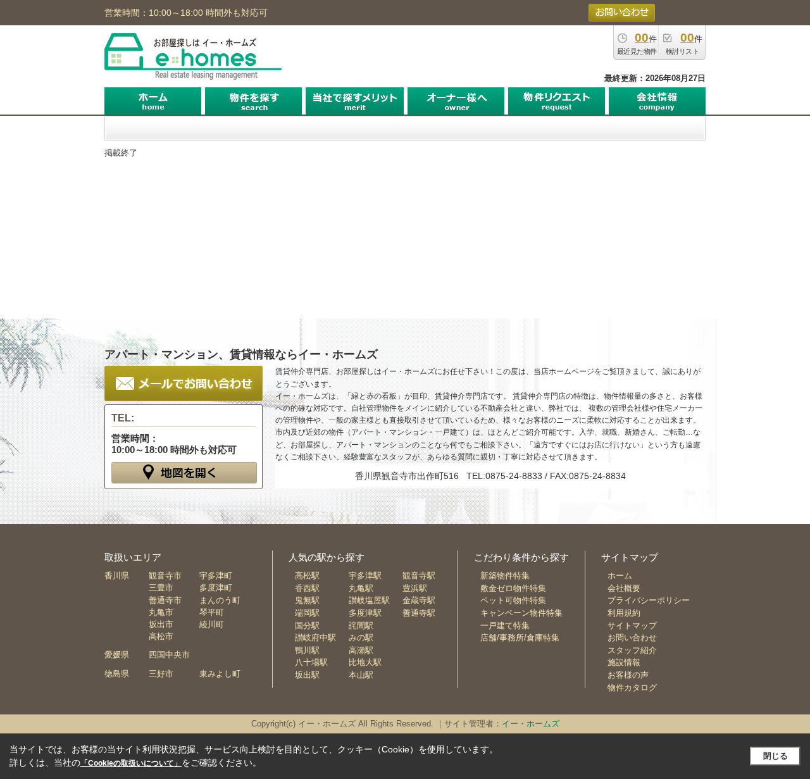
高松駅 (307, 575)
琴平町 (211, 612)
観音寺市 (165, 575)
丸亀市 (161, 612)
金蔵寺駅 (418, 600)
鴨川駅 (307, 650)
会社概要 (624, 588)
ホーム (620, 575)
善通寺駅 (418, 613)
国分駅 (307, 625)
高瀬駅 (361, 650)
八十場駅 (311, 662)
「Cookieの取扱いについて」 (131, 763)
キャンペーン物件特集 (521, 613)
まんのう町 (219, 600)
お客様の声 (628, 675)
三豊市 (161, 587)
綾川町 (211, 624)
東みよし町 (219, 673)
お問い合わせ (632, 637)
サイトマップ (632, 625)
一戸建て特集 (505, 625)
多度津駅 (365, 613)
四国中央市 (169, 654)
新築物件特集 (505, 575)
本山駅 (361, 675)
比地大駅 (365, 662)
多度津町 (215, 587)
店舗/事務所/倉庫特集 (519, 637)
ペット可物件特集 (513, 600)
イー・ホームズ (530, 723)
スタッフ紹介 (632, 650)
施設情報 (624, 662)
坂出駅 (307, 675)
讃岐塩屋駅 (369, 600)
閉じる (775, 756)
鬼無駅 (307, 600)
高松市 (161, 636)
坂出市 (161, 624)
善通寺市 (165, 600)
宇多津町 (215, 575)
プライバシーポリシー (649, 600)
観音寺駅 (418, 575)
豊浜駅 (414, 588)
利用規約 (624, 613)
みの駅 (361, 637)
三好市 (161, 673)
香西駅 (307, 588)
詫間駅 (361, 625)
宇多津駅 (365, 575)
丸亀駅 (361, 588)
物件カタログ (632, 687)
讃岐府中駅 (315, 637)
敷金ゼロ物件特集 (513, 588)
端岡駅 (307, 613)
